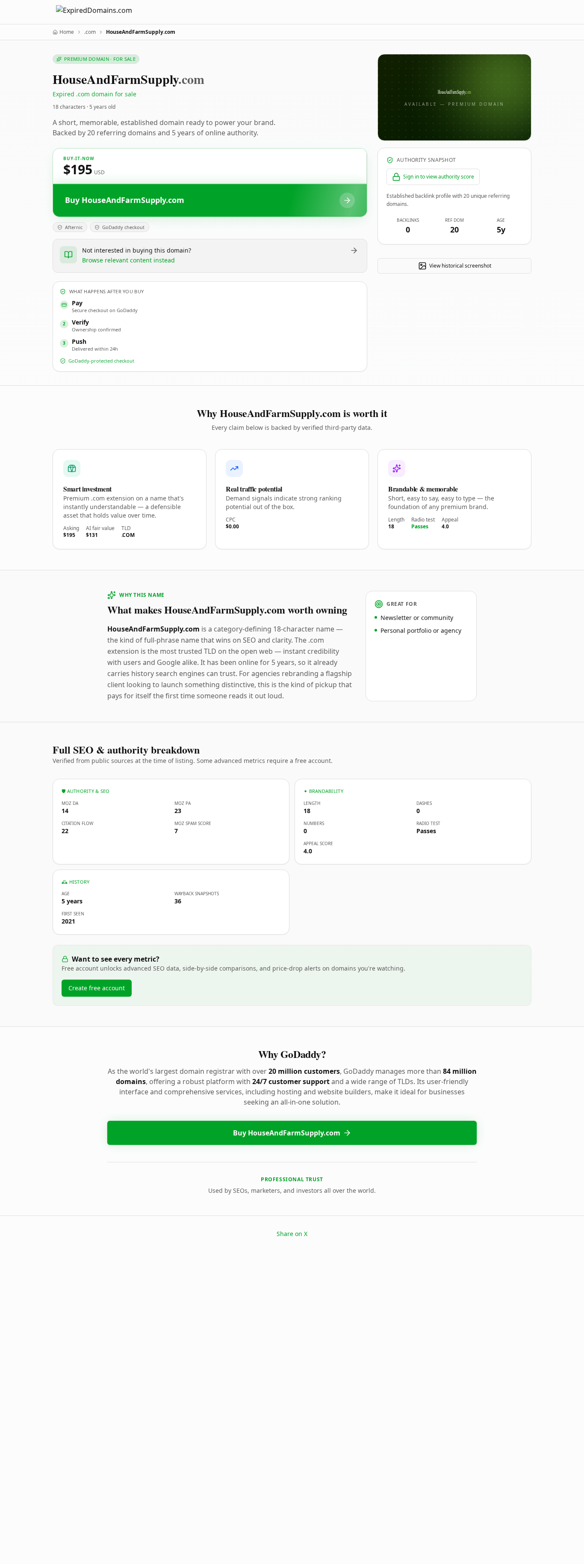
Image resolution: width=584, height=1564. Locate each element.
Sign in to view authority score (438, 176)
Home (66, 32)
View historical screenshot (460, 265)
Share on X (292, 1234)
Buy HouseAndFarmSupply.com (286, 1133)
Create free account (96, 988)
